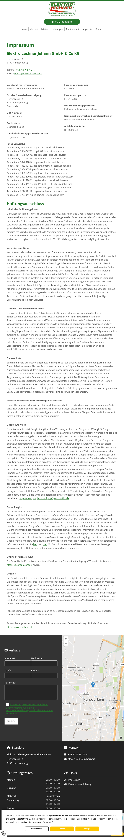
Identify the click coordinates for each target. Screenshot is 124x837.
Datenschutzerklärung (79, 784)
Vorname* (10, 658)
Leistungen (57, 29)
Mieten (44, 29)
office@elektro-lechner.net (28, 73)
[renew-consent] (3, 833)
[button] (62, 22)
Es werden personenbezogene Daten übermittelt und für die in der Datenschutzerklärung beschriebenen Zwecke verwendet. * (29, 709)
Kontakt (99, 29)
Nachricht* (10, 682)
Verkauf (34, 29)
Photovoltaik (72, 29)
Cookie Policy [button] (98, 819)
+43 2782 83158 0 (25, 69)
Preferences (36, 829)
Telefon (8, 670)
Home (24, 29)
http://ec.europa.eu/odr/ (19, 564)
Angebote (87, 29)
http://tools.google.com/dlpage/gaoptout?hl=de (44, 498)
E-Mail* (35, 670)
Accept (87, 829)
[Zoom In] (66, 638)
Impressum (74, 779)
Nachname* (37, 658)
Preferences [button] (47, 822)
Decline (62, 829)
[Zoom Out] (66, 643)
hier (35, 544)
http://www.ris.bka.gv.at (19, 626)
